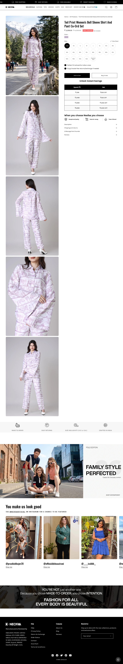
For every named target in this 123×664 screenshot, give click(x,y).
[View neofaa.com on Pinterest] (65, 655)
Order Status (35, 637)
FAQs (32, 628)
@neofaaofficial (17, 512)
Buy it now (104, 75)
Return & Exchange (38, 634)
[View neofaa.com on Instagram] (52, 655)
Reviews (66, 135)
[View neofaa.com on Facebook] (57, 655)
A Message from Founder (72, 131)
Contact (34, 641)
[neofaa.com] (10, 7)
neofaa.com (64, 659)
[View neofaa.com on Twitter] (61, 655)
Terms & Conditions (38, 647)
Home (66, 17)
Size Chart (34, 644)
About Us (59, 628)
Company (59, 624)
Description (68, 124)
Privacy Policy (35, 631)
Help (32, 624)
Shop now (9, 567)
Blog (57, 631)
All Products (73, 17)
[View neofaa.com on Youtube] (70, 655)
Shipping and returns (71, 128)
